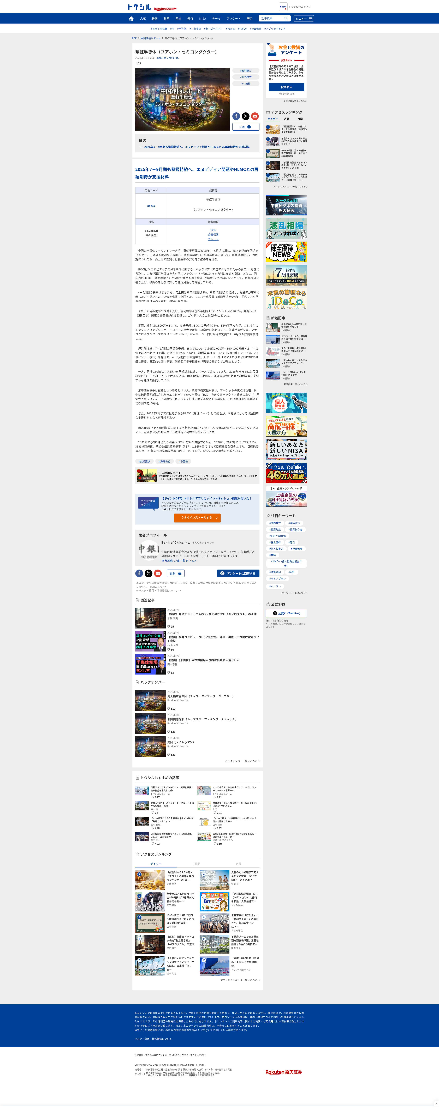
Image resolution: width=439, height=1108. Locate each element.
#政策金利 (275, 572)
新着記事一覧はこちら (294, 384)
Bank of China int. (168, 57)
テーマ (216, 18)
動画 (166, 18)
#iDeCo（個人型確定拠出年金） (286, 563)
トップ (131, 18)
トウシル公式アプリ (299, 6)
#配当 (291, 542)
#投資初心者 (295, 529)
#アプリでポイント (275, 28)
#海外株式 (246, 77)
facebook (236, 116)
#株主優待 (275, 542)
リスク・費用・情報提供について (153, 1038)
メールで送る (255, 116)
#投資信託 (255, 28)
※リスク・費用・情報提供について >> (158, 590)
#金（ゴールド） (213, 28)
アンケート (234, 18)
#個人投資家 (276, 548)
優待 (190, 18)
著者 (250, 18)
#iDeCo (242, 28)
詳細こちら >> (158, 586)
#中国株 (245, 83)
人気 (143, 18)
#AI (172, 28)
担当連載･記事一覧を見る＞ (179, 560)
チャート (213, 239)
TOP (134, 38)
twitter (246, 116)
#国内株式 (275, 523)
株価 (213, 230)
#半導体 (181, 28)
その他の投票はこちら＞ (295, 100)
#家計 (291, 572)
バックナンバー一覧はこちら (241, 761)
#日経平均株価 (159, 28)
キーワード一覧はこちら (294, 593)
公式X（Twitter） (290, 613)
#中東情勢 (195, 28)
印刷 (242, 127)
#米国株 (230, 28)
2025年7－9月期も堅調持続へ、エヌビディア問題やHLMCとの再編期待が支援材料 (197, 147)
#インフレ (275, 586)
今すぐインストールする (196, 517)
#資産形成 (275, 529)
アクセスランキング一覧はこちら (239, 980)
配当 (178, 18)
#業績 (272, 555)
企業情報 (213, 234)
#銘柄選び (246, 70)
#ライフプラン (277, 578)
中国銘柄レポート (151, 38)
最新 (155, 18)
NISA (202, 18)
